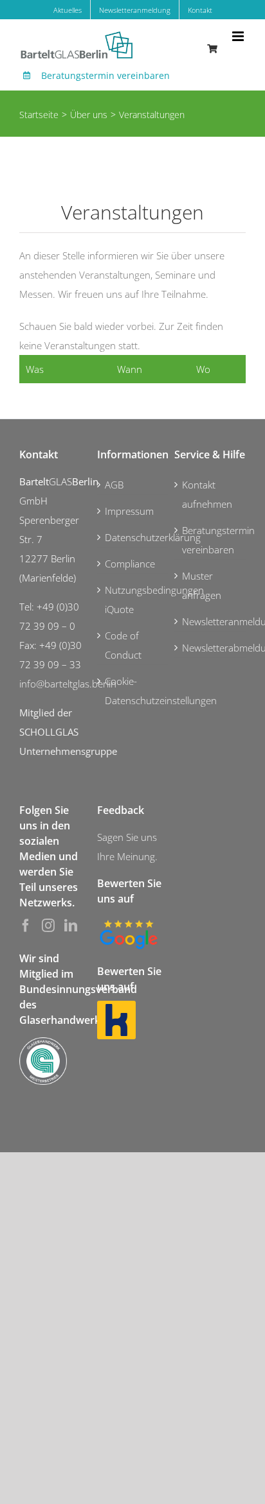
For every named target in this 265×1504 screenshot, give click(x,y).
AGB (114, 484)
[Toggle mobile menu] (239, 36)
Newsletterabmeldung (210, 647)
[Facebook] (25, 925)
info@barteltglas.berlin (67, 683)
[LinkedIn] (70, 925)
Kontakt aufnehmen (207, 494)
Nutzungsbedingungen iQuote (133, 599)
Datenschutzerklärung (133, 537)
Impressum (129, 511)
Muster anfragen (201, 585)
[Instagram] (48, 925)
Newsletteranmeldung (210, 621)
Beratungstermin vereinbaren (105, 75)
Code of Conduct (123, 645)
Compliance (130, 563)
